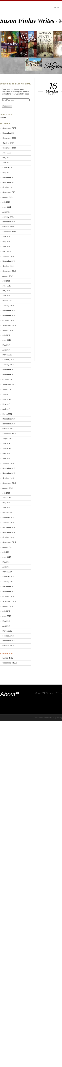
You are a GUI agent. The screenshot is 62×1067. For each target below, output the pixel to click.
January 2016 (8, 463)
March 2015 (7, 512)
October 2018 (8, 320)
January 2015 (8, 522)
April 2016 (6, 458)
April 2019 (6, 296)
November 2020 (8, 222)
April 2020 (6, 246)
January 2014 (8, 581)
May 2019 (6, 291)
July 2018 (6, 335)
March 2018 (7, 355)
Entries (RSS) (8, 658)
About (57, 8)
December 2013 (8, 586)
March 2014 (7, 572)
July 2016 (6, 444)
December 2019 (8, 261)
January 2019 (8, 306)
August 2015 (7, 488)
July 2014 (6, 552)
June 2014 (6, 557)
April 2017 (6, 409)
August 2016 (7, 439)
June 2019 (6, 286)
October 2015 (8, 478)
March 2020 (7, 251)
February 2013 (8, 636)
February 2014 (8, 577)
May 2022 (6, 173)
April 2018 (6, 350)
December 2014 (8, 527)
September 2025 (9, 128)
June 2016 (6, 448)
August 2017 (7, 389)
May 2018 (6, 345)
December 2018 (8, 310)
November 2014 (8, 532)
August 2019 (7, 276)
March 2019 (7, 301)
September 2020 (9, 232)
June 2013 (6, 616)
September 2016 (9, 434)
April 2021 (6, 212)
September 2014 (9, 542)
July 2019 (6, 281)
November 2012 (8, 641)
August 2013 (7, 606)
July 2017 (6, 394)
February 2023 (8, 168)
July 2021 (6, 202)
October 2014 (8, 537)
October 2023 (8, 143)
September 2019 (9, 271)
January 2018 (8, 365)
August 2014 (7, 547)
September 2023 (9, 148)
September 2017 (9, 384)
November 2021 (8, 182)
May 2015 (6, 503)
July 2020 (6, 237)
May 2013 (6, 621)
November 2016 (8, 424)
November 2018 (8, 315)
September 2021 (9, 192)
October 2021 (8, 187)
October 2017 (8, 379)
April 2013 (6, 626)
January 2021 (8, 217)
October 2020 (8, 227)
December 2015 (8, 468)
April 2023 (6, 163)
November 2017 (8, 375)
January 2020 (8, 256)
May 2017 (6, 404)
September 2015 (9, 483)
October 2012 (8, 646)
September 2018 (9, 325)
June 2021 (6, 207)
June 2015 (6, 498)
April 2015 (6, 508)
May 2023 (6, 158)
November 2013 (8, 591)
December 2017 (8, 370)
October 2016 (8, 429)
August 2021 (7, 197)
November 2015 (8, 473)
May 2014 (6, 562)
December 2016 (8, 419)
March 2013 (7, 631)
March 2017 (7, 414)
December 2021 (8, 177)
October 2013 (8, 596)
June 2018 (6, 340)
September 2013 (9, 601)
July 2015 (6, 493)
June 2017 (6, 399)
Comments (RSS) (9, 663)
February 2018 (8, 360)
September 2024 (9, 138)
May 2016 (6, 453)
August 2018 (7, 330)
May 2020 (6, 242)
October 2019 (8, 266)
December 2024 (8, 133)
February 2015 (8, 517)
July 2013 (6, 611)
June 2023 (6, 153)
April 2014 (6, 567)
